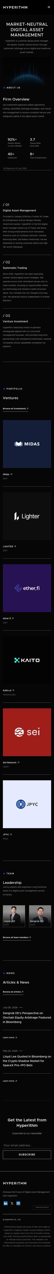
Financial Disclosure (42, 1207)
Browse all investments (15, 409)
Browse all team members (17, 937)
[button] (49, 7)
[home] (14, 7)
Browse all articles (13, 992)
